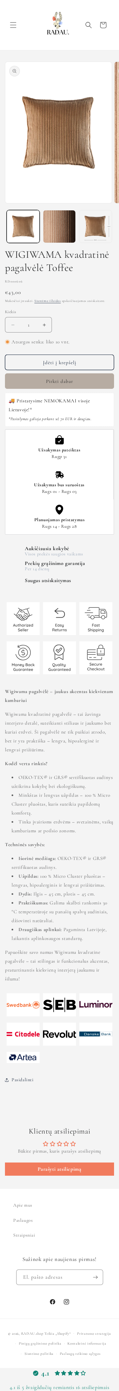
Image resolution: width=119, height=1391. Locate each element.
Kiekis (10, 311)
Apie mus (22, 1205)
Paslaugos (23, 1220)
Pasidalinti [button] (23, 1080)
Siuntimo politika (39, 1353)
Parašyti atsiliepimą (60, 1169)
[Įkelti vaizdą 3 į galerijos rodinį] (95, 226)
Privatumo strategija (94, 1333)
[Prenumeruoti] (95, 1277)
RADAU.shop (32, 1333)
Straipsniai (24, 1235)
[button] (13, 25)
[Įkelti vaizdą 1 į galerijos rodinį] (23, 226)
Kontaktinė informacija (86, 1343)
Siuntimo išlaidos (47, 301)
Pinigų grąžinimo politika (40, 1343)
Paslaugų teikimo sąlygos (80, 1353)
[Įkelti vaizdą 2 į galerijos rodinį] (59, 226)
